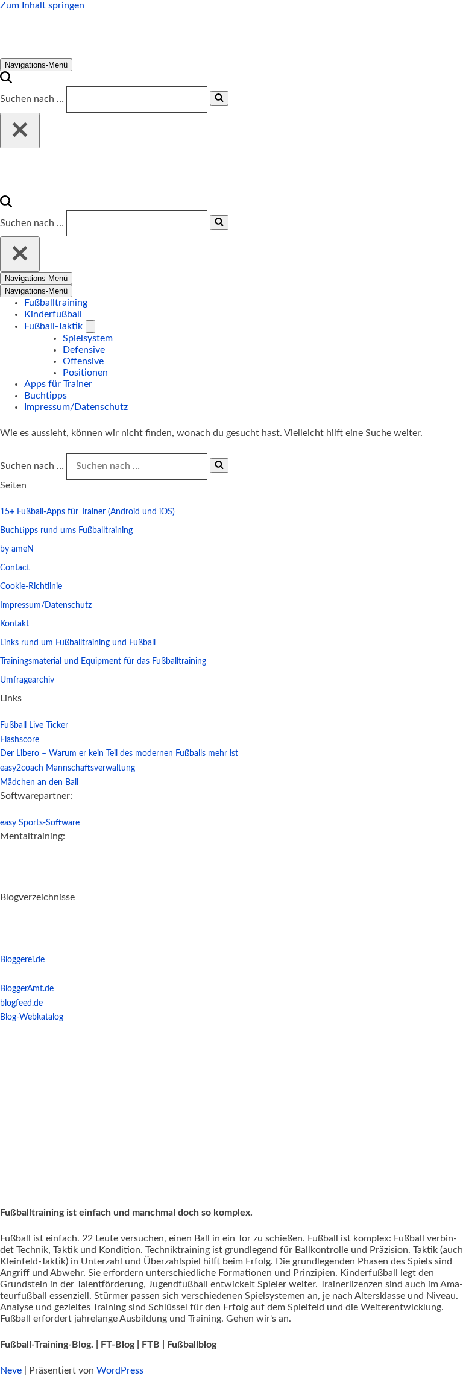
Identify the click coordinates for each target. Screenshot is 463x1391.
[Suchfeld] (6, 80)
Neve (11, 1370)
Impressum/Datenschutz (76, 407)
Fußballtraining (55, 303)
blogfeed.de (21, 1003)
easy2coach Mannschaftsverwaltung (67, 768)
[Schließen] (20, 130)
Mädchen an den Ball (39, 782)
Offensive (83, 361)
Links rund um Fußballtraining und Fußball (78, 643)
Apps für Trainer (58, 384)
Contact (15, 568)
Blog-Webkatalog (31, 1017)
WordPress (119, 1370)
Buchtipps (45, 395)
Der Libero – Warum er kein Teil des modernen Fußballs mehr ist (119, 753)
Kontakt (14, 624)
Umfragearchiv (27, 680)
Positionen (85, 372)
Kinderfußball (53, 314)
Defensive (84, 350)
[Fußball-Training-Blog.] (96, 52)
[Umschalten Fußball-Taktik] (90, 326)
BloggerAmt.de (27, 989)
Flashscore (19, 740)
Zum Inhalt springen (42, 5)
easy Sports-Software (40, 823)
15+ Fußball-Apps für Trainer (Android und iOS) (87, 512)
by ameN (17, 549)
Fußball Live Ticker (34, 725)
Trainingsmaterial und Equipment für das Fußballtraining (103, 661)
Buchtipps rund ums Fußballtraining (66, 530)
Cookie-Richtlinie (31, 586)
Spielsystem (88, 338)
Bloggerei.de (22, 960)
